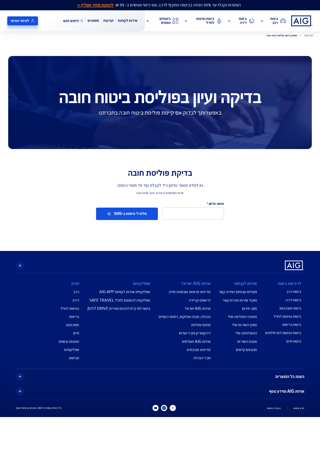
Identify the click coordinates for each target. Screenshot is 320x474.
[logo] (302, 20)
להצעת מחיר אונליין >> (95, 5)
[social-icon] (173, 408)
